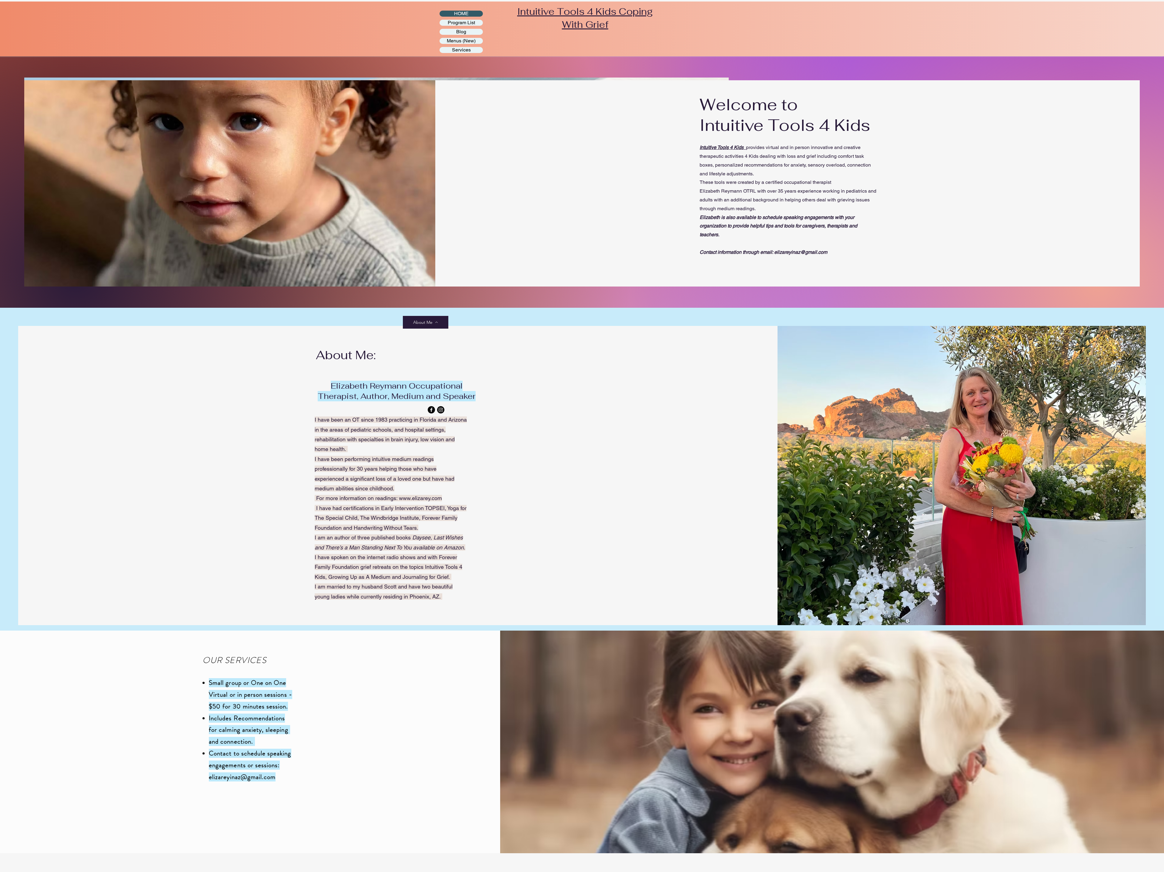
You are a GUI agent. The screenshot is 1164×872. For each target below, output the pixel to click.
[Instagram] (440, 409)
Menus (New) (461, 41)
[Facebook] (431, 409)
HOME (461, 13)
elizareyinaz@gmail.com (800, 252)
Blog (461, 32)
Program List (461, 22)
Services (461, 50)
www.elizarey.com (420, 498)
